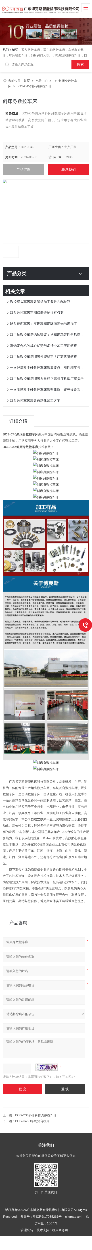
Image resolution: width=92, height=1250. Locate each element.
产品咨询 (23, 169)
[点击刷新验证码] (47, 1067)
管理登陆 (27, 1230)
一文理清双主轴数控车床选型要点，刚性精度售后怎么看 (48, 367)
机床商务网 (60, 1230)
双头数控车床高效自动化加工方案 (35, 400)
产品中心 (41, 81)
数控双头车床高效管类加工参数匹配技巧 (40, 302)
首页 (27, 81)
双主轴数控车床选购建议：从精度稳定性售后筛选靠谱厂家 (48, 335)
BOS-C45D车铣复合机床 (32, 1121)
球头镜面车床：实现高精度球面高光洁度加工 (43, 324)
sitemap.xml (73, 1216)
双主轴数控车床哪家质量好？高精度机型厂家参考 (47, 378)
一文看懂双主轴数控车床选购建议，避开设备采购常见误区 (48, 389)
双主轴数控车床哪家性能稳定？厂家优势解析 (43, 356)
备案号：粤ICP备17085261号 (41, 1216)
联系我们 (68, 169)
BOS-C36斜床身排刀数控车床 (36, 1115)
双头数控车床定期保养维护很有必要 (37, 313)
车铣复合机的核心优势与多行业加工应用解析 (43, 345)
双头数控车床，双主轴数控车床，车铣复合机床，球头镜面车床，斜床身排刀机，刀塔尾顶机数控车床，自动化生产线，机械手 (45, 55)
